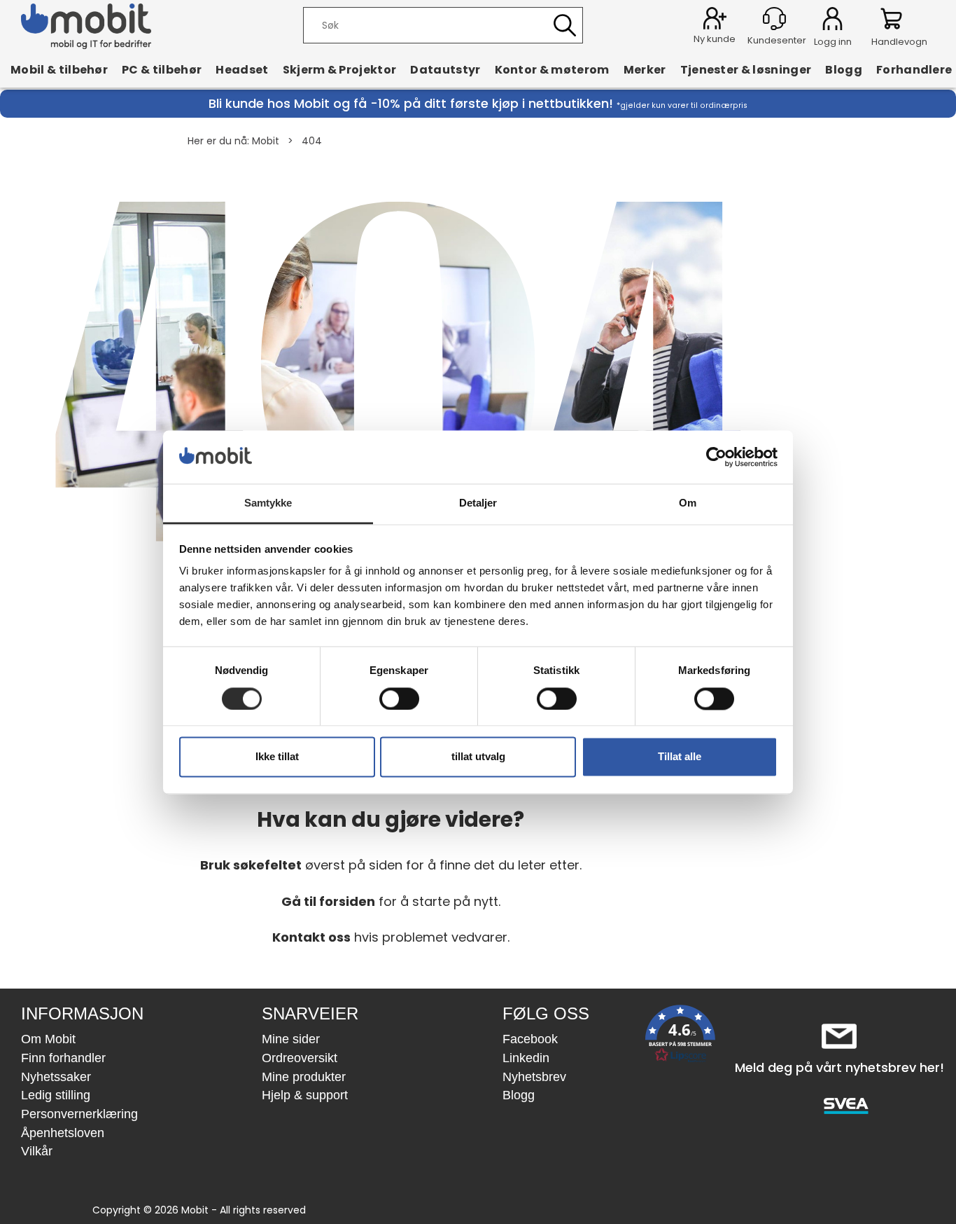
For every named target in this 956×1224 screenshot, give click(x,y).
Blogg (843, 69)
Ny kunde (715, 39)
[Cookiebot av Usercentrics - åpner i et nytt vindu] (716, 456)
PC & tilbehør (162, 69)
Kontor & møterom (552, 69)
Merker (645, 69)
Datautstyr (445, 69)
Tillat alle (679, 757)
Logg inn (832, 21)
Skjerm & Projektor (340, 69)
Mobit (265, 141)
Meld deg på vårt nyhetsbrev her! (839, 1067)
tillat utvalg (478, 757)
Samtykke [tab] (268, 503)
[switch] (399, 698)
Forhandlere (914, 69)
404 (312, 141)
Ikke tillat (277, 757)
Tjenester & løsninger (746, 69)
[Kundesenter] (774, 18)
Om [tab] (687, 503)
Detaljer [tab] (478, 503)
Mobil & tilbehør (59, 69)
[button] (680, 1036)
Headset (242, 69)
